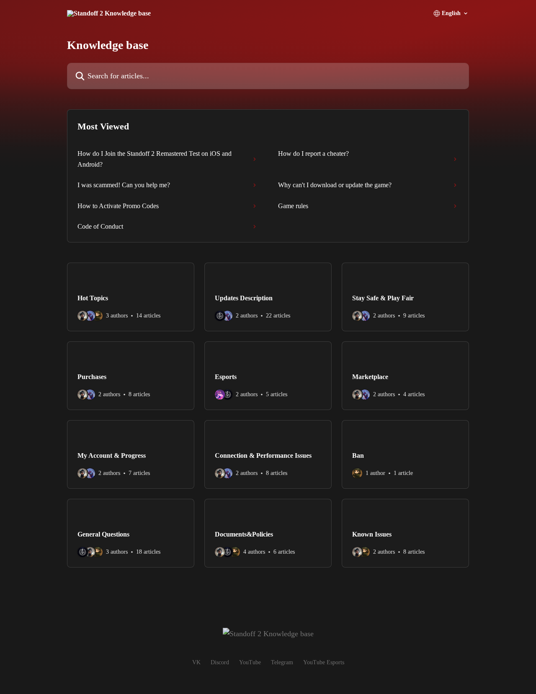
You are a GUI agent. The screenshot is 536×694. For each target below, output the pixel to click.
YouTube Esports (323, 662)
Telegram (282, 662)
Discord (220, 662)
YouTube (250, 662)
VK (196, 662)
